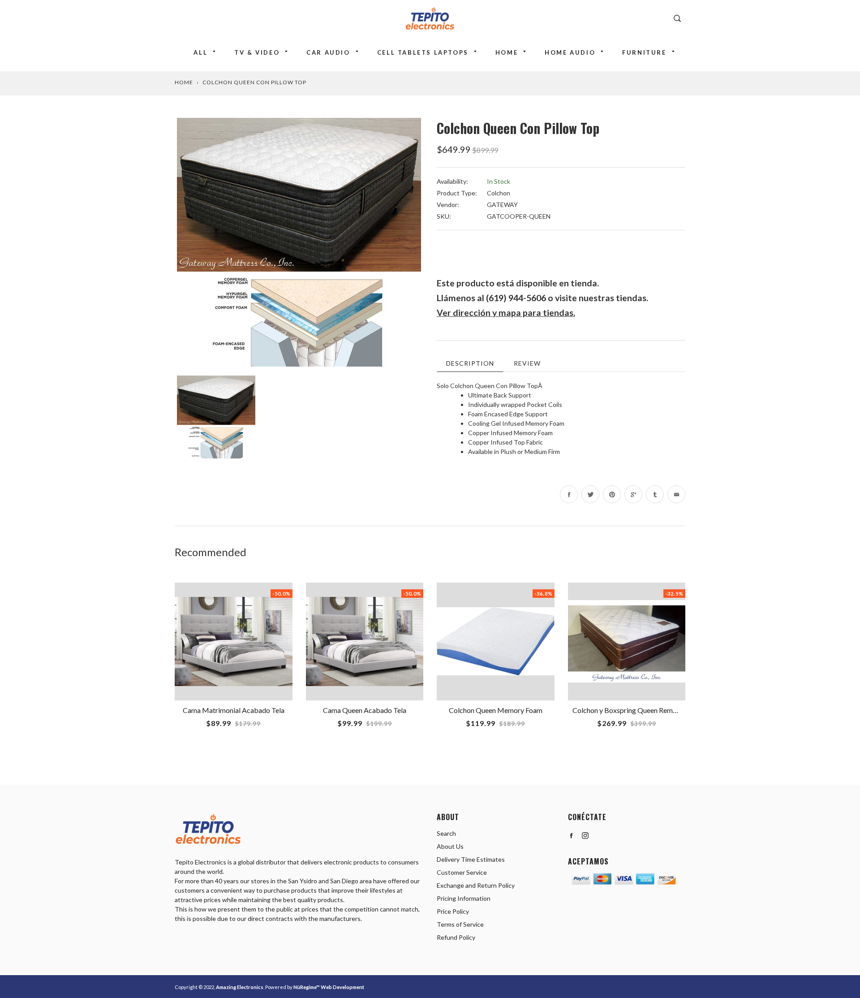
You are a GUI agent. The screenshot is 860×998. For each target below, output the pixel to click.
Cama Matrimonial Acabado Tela (233, 710)
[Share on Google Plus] (633, 494)
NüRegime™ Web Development (328, 987)
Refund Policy (456, 937)
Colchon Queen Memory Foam (495, 710)
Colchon (498, 193)
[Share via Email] (676, 494)
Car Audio (328, 52)
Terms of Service (460, 924)
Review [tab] (527, 363)
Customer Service (462, 872)
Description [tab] (470, 363)
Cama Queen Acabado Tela (364, 710)
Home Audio (570, 52)
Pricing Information (463, 898)
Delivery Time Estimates (471, 859)
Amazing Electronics (239, 987)
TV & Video (257, 52)
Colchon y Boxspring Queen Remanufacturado (643, 710)
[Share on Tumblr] (655, 494)
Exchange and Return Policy (476, 885)
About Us (450, 846)
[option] (299, 242)
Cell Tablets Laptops (423, 52)
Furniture (644, 52)
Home (506, 52)
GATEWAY (502, 204)
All (200, 52)
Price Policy (453, 911)
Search (446, 833)
